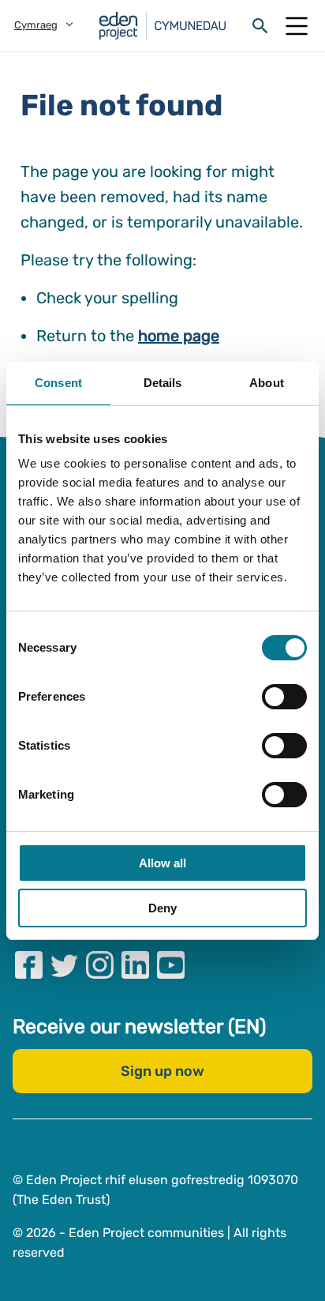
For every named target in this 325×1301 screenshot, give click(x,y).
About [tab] (266, 382)
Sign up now (162, 1071)
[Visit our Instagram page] (100, 965)
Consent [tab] (58, 382)
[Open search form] (260, 26)
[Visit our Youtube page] (171, 965)
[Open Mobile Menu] (297, 26)
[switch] (284, 696)
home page (178, 335)
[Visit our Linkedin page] (135, 965)
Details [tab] (163, 382)
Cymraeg (36, 25)
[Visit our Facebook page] (29, 965)
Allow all (162, 863)
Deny (162, 908)
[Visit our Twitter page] (64, 965)
